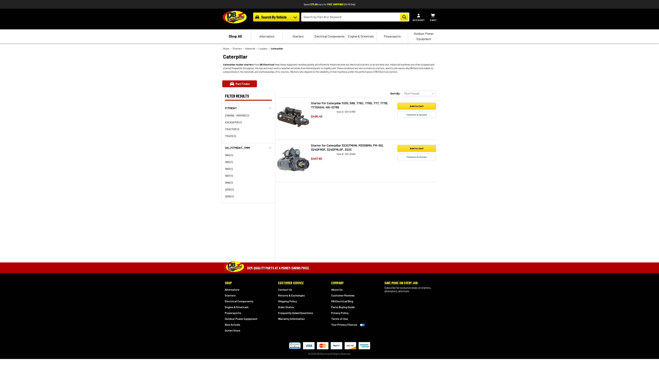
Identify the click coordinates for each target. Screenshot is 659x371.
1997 (229, 175)
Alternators (266, 36)
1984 (229, 155)
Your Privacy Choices (344, 324)
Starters (298, 36)
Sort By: (395, 93)
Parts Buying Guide (343, 307)
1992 (229, 162)
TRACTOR (232, 129)
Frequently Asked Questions (295, 312)
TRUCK (230, 136)
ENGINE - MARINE (237, 115)
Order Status (286, 307)
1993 (229, 168)
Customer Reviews (343, 295)
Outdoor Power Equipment (424, 36)
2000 (229, 189)
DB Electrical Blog (342, 301)
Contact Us (285, 289)
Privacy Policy (340, 312)
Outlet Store (232, 330)
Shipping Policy (287, 301)
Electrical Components (329, 36)
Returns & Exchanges (291, 295)
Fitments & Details (417, 114)
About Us (337, 289)
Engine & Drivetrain (361, 36)
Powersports (392, 36)
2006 (229, 196)
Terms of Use (339, 318)
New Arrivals (232, 324)
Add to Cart (417, 106)
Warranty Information (291, 318)
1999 (229, 182)
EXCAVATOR (233, 122)
